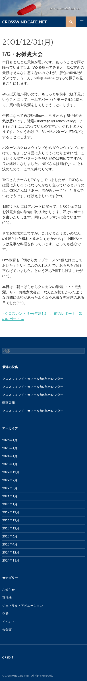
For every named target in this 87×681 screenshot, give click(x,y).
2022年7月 (9, 480)
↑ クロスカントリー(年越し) (24, 313)
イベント (8, 621)
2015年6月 (9, 536)
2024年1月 (9, 456)
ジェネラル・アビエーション (22, 605)
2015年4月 (9, 544)
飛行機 (7, 597)
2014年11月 (10, 560)
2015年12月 (10, 528)
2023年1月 (9, 464)
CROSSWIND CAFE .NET (24, 21)
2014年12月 (10, 552)
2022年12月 (10, 472)
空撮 (5, 613)
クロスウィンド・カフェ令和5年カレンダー (32, 411)
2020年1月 (9, 504)
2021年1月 (9, 496)
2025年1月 (9, 448)
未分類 (7, 630)
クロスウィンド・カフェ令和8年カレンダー (32, 379)
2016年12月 (10, 520)
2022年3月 (9, 488)
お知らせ (8, 589)
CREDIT (7, 657)
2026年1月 (9, 440)
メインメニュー (81, 21)
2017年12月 (10, 512)
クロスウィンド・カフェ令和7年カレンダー (32, 387)
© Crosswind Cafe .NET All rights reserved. (27, 675)
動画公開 (8, 403)
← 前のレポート (62, 313)
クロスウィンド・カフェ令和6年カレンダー (32, 395)
